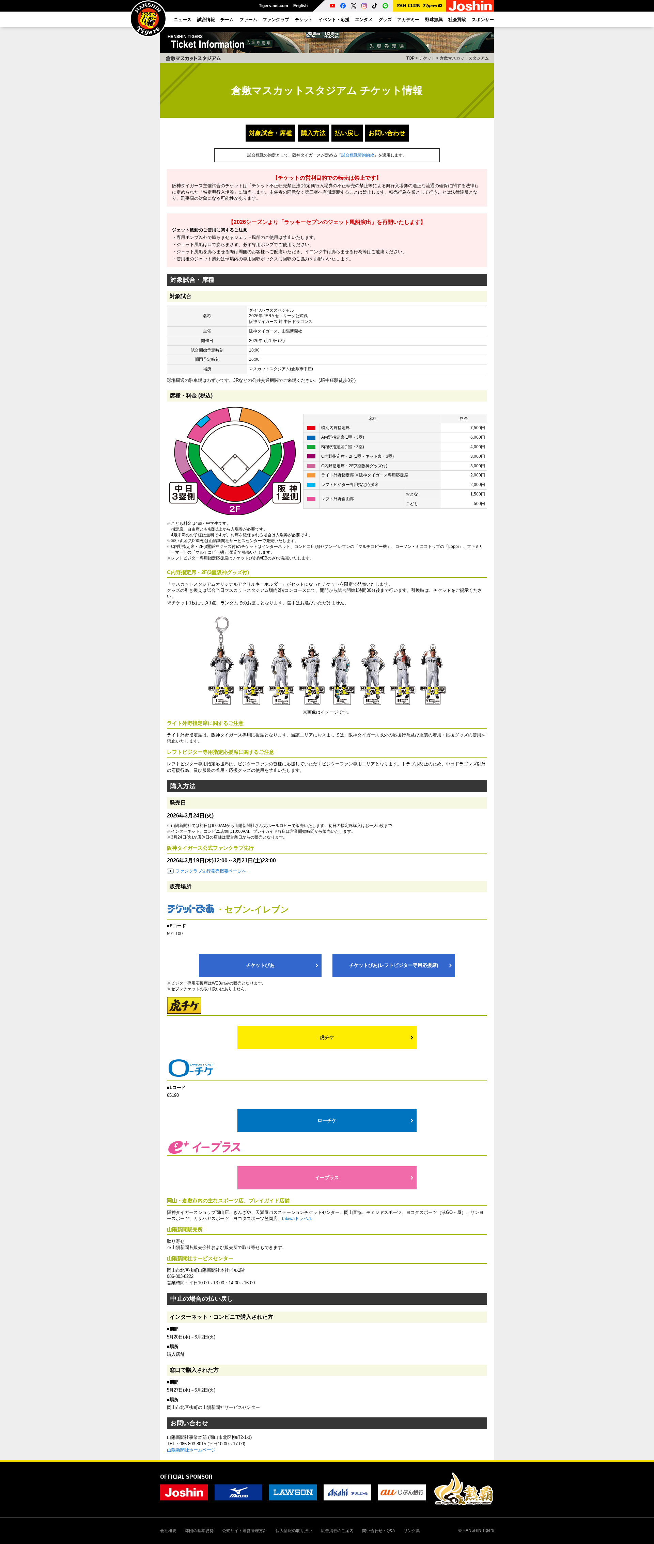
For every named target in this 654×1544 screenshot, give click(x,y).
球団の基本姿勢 (199, 1530)
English (300, 5)
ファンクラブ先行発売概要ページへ (210, 871)
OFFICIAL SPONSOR (186, 1476)
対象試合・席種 (270, 133)
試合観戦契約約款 (357, 155)
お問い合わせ (387, 133)
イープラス (327, 1177)
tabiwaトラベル (297, 1218)
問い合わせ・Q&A (378, 1530)
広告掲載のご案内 (337, 1530)
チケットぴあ (260, 965)
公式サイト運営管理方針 (244, 1530)
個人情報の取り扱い (294, 1530)
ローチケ (327, 1120)
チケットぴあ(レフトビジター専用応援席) (393, 965)
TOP (410, 58)
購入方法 (313, 133)
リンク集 (412, 1530)
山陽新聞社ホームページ (191, 1449)
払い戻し (347, 133)
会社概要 (168, 1530)
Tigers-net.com (273, 5)
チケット (427, 58)
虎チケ (327, 1037)
